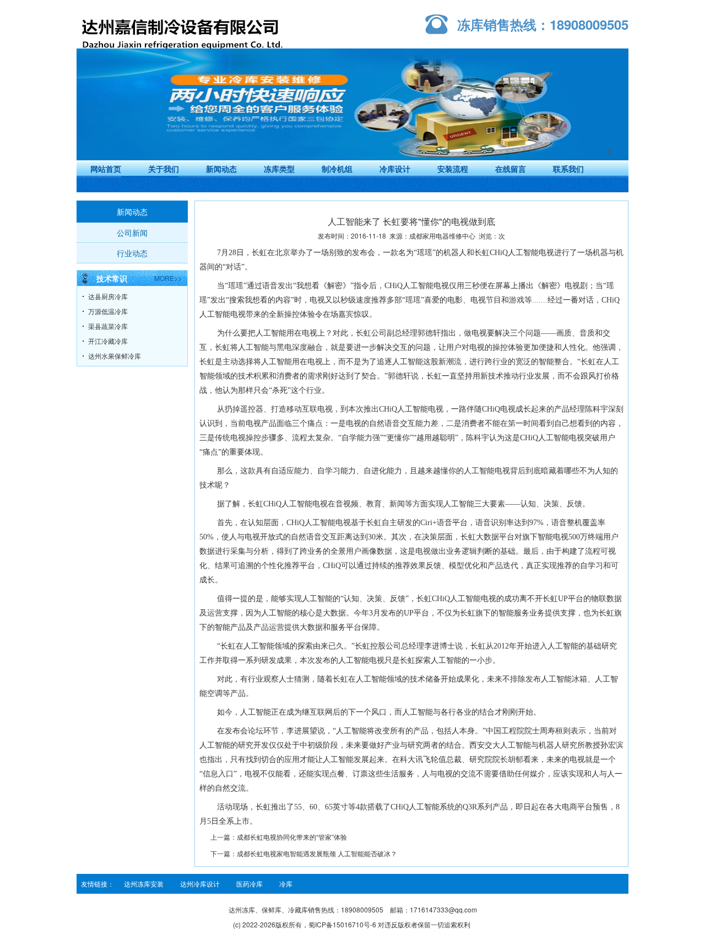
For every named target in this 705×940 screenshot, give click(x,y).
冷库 (285, 883)
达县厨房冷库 (108, 296)
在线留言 (510, 168)
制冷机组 (337, 168)
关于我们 (163, 168)
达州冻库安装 (144, 883)
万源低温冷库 (108, 311)
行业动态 (132, 252)
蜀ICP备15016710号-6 (342, 924)
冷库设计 (394, 168)
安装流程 (452, 168)
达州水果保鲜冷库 (114, 355)
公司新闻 (132, 232)
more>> (168, 278)
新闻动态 (221, 168)
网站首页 (105, 168)
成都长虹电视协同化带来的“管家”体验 (292, 836)
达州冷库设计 (200, 883)
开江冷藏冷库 (108, 340)
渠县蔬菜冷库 (108, 326)
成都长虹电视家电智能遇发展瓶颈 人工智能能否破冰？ (317, 853)
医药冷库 (249, 883)
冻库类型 (279, 168)
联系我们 (568, 168)
